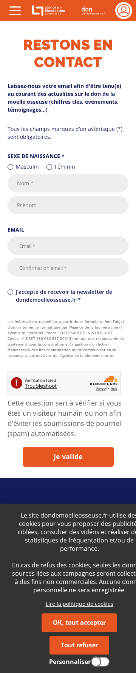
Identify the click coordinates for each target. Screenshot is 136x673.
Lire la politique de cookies (79, 603)
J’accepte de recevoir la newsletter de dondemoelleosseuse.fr (64, 295)
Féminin (65, 166)
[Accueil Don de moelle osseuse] (92, 10)
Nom (25, 183)
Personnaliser (70, 661)
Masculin (27, 166)
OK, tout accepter (79, 622)
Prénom (27, 205)
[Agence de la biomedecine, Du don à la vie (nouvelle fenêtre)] (50, 10)
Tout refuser (79, 645)
